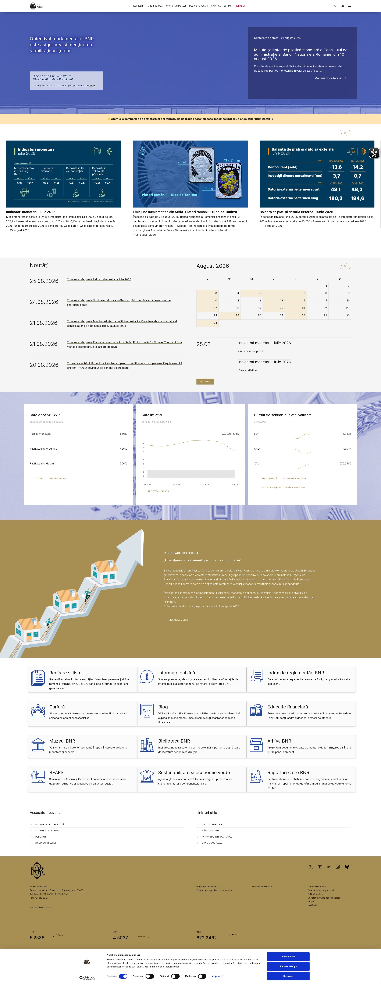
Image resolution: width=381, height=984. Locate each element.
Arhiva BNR (279, 741)
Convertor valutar (294, 478)
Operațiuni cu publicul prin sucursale (214, 890)
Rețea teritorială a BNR (207, 886)
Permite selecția (288, 966)
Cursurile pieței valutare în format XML (282, 487)
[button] (349, 6)
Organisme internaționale (217, 836)
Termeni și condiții (317, 886)
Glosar (311, 901)
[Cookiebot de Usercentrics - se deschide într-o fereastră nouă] (87, 978)
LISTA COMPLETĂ (268, 478)
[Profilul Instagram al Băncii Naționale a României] (337, 871)
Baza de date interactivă (49, 824)
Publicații (40, 836)
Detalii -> (268, 118)
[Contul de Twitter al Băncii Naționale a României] (312, 871)
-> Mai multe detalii (176, 619)
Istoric (40, 478)
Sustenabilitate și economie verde (194, 772)
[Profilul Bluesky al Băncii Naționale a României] (346, 871)
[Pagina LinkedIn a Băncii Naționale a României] (328, 871)
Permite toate (288, 956)
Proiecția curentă (158, 491)
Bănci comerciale (212, 843)
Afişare (216, 976)
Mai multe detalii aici (328, 78)
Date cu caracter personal (321, 890)
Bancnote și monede (175, 6)
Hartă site (312, 905)
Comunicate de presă (47, 830)
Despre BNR (138, 6)
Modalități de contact (40, 907)
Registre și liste (65, 672)
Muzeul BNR (62, 741)
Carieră (57, 706)
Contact (228, 6)
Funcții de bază (155, 6)
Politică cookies (315, 894)
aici (91, 85)
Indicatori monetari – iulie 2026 (31, 212)
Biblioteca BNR (174, 741)
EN (342, 6)
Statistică (216, 6)
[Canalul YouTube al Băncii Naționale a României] (320, 871)
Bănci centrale (211, 830)
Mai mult (206, 381)
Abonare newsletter (262, 886)
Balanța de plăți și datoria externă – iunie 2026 (296, 212)
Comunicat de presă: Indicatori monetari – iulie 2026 (99, 279)
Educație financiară (287, 706)
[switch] (150, 976)
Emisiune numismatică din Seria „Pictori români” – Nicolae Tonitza (185, 212)
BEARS (56, 772)
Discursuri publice (46, 843)
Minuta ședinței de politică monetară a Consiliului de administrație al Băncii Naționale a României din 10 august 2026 (301, 54)
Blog (163, 706)
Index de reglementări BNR (295, 672)
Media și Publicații (198, 6)
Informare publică (176, 672)
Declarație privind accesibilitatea (324, 897)
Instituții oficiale (212, 824)
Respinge (288, 976)
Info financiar (58, 478)
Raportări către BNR (288, 772)
